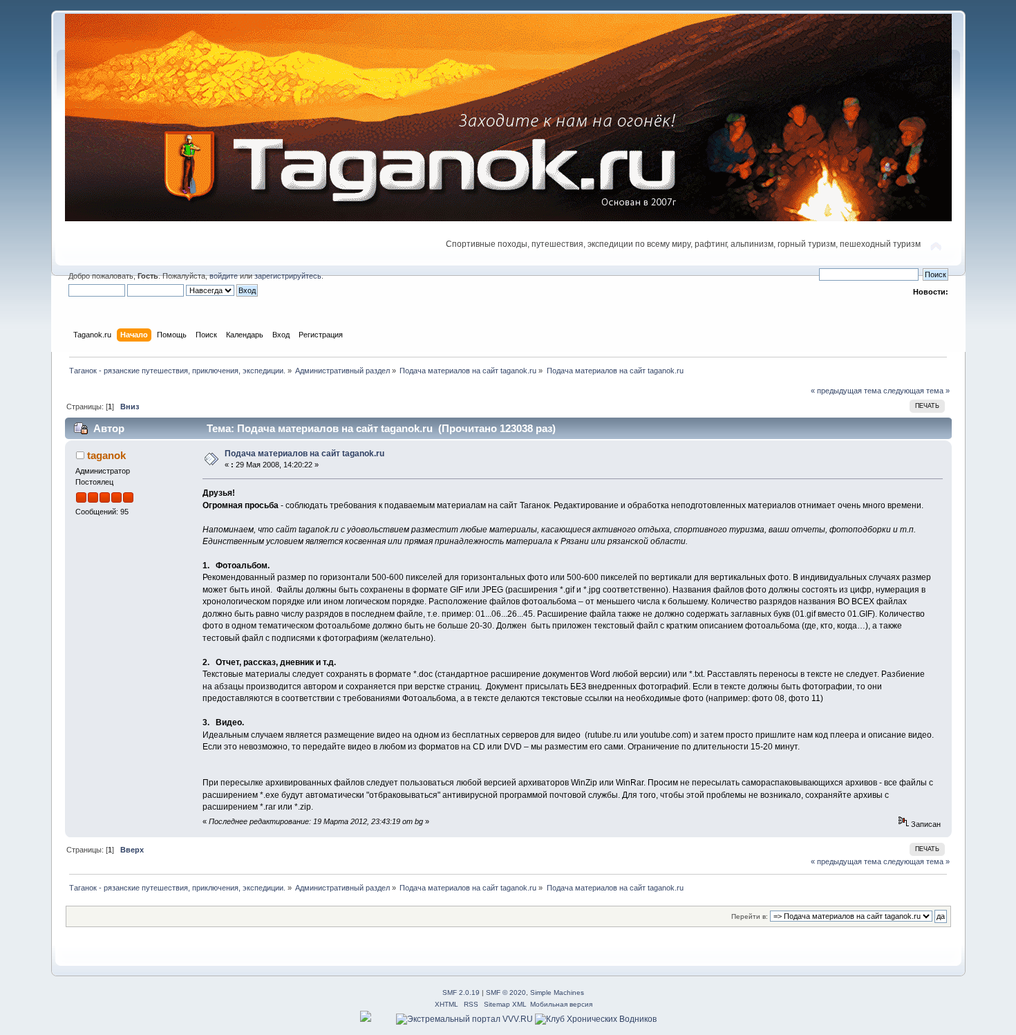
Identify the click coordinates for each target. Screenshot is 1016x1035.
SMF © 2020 (506, 992)
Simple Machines (557, 992)
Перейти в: (749, 916)
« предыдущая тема (846, 390)
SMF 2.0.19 (461, 992)
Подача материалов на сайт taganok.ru (304, 453)
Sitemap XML (505, 1004)
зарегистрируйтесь (287, 276)
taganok (106, 455)
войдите (223, 276)
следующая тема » (916, 390)
